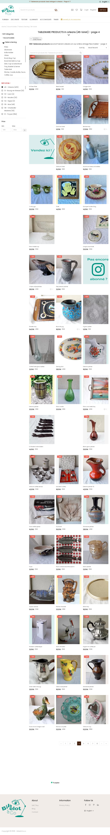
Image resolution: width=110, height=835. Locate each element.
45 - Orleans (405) (11, 87)
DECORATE (15, 19)
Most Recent (93, 48)
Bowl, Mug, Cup (10, 58)
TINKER (56, 19)
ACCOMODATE (45, 19)
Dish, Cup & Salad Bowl (13, 64)
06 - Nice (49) (9, 104)
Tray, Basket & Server (12, 66)
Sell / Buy (35, 805)
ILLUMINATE (34, 19)
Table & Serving (23, 27)
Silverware (8, 50)
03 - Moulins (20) (10, 97)
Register (93, 10)
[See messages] (72, 10)
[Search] (56, 10)
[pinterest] (93, 805)
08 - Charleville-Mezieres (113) (10, 109)
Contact (35, 812)
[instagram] (89, 805)
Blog (33, 809)
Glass (6, 55)
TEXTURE (24, 19)
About (35, 800)
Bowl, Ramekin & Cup (12, 61)
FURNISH (5, 19)
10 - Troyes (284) (10, 114)
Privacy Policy (64, 805)
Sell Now (103, 10)
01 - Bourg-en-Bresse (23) (14, 91)
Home (4, 27)
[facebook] (85, 805)
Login (86, 10)
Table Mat (8, 69)
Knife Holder (8, 52)
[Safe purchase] (81, 10)
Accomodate (12, 27)
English (105, 2)
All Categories (8, 34)
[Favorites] (77, 10)
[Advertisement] (14, 166)
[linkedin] (97, 805)
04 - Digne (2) (9, 101)
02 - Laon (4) (9, 94)
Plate (6, 47)
